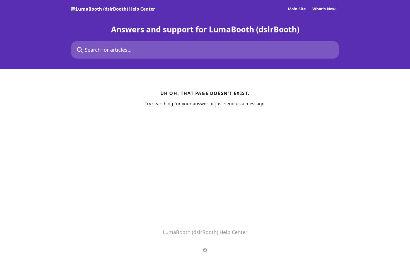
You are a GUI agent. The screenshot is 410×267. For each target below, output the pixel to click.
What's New (324, 9)
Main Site (297, 9)
